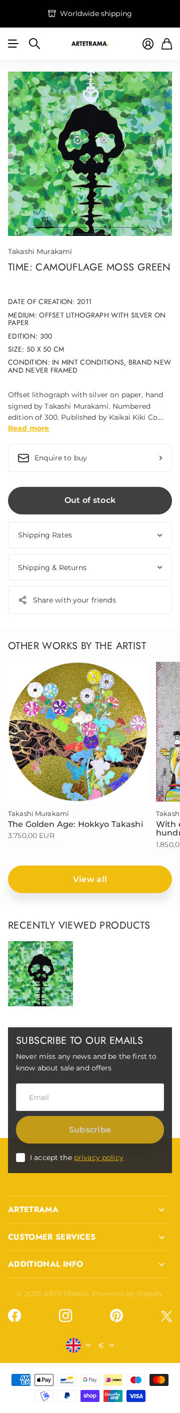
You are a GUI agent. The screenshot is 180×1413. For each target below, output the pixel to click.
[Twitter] (166, 1316)
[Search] (34, 44)
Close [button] (90, 1210)
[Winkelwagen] (167, 44)
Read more (28, 428)
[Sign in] (148, 44)
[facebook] (14, 1315)
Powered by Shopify (128, 1293)
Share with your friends (74, 600)
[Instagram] (65, 1315)
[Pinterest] (116, 1315)
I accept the (77, 1157)
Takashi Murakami (40, 251)
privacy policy (99, 1157)
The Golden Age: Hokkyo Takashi (75, 824)
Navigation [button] (13, 44)
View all (90, 879)
